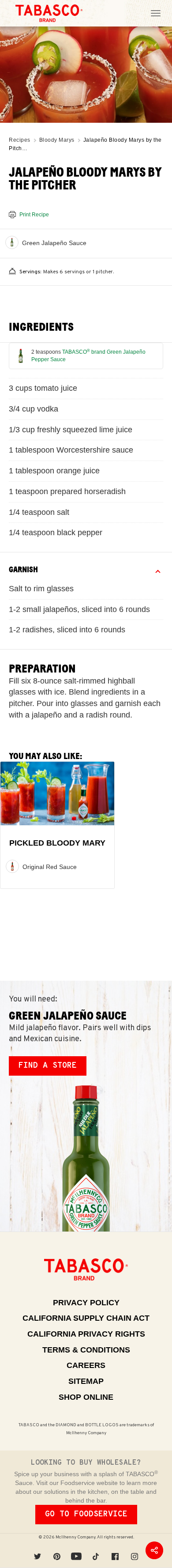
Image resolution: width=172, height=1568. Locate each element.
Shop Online (86, 1397)
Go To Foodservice (86, 1514)
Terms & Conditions (86, 1349)
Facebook (115, 1550)
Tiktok (96, 1550)
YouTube (76, 1550)
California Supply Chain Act (86, 1318)
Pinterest (57, 1550)
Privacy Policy (86, 1302)
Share (154, 1550)
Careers (86, 1365)
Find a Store (48, 1066)
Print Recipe (34, 215)
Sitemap (86, 1381)
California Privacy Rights (86, 1334)
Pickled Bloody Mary (57, 843)
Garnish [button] (23, 569)
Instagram (134, 1550)
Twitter (37, 1550)
